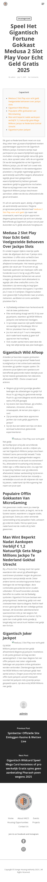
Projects (36, 822)
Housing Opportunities (17, 822)
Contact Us (23, 826)
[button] (43, 4)
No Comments (33, 77)
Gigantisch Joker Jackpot (19, 129)
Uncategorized (24, 18)
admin (13, 77)
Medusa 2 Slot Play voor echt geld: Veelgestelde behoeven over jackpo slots (24, 101)
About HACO (23, 818)
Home (10, 818)
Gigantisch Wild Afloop (18, 107)
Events (36, 818)
